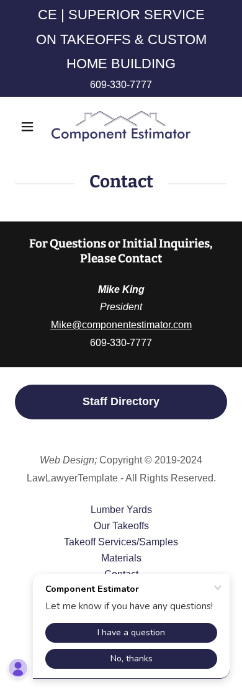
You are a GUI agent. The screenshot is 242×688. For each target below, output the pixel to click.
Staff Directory (121, 401)
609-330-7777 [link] (121, 84)
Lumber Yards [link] (121, 509)
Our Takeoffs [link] (121, 525)
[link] (121, 126)
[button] (31, 126)
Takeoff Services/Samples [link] (121, 542)
